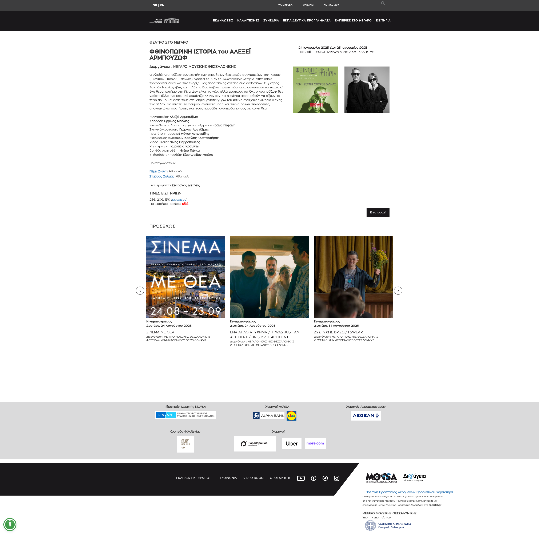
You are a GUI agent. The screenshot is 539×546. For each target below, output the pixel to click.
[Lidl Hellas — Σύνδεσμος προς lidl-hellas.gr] (285, 414)
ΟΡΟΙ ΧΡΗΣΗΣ (280, 477)
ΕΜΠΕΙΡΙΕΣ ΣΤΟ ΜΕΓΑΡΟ (353, 20)
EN (162, 5)
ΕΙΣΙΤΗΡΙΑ (383, 20)
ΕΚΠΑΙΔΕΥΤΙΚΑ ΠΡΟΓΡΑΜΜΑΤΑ (307, 20)
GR (155, 5)
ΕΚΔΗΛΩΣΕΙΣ (223, 20)
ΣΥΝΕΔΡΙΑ (271, 20)
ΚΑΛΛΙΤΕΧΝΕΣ (248, 20)
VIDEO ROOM (253, 477)
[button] (10, 524)
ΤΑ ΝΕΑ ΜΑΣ (331, 5)
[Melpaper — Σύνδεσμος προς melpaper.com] (304, 414)
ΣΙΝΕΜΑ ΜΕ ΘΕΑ (160, 332)
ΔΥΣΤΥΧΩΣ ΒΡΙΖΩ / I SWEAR (338, 332)
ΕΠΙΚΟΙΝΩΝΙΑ (227, 477)
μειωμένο (179, 199)
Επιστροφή (378, 212)
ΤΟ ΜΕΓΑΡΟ (285, 5)
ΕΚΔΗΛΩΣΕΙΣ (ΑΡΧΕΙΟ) (193, 477)
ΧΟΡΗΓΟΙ (308, 5)
